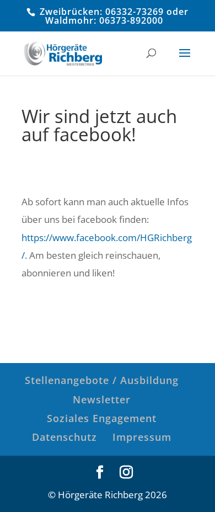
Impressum (141, 437)
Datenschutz (64, 437)
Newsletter (102, 399)
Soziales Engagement (102, 418)
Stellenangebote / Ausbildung (102, 380)
